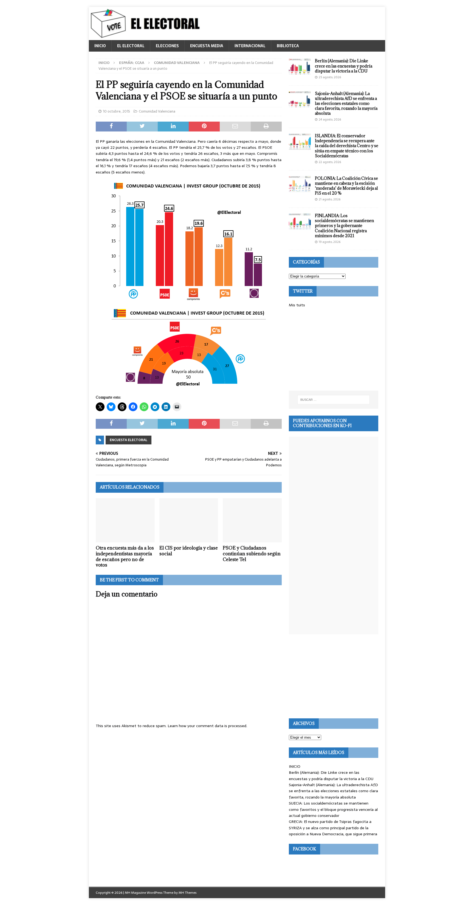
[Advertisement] (333, 349)
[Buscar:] (333, 399)
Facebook (304, 848)
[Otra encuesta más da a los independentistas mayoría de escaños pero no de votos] (125, 520)
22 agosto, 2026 (330, 161)
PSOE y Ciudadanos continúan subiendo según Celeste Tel (252, 553)
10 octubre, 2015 (116, 111)
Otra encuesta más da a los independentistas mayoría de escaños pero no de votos (125, 556)
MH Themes (187, 892)
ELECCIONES (167, 46)
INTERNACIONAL (250, 46)
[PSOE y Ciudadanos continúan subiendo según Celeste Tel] (252, 520)
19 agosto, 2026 (329, 241)
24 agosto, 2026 (330, 119)
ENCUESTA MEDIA (206, 46)
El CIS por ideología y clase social (188, 551)
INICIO (100, 46)
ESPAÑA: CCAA (131, 63)
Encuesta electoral (128, 440)
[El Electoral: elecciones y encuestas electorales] (146, 37)
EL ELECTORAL (131, 46)
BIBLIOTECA (288, 46)
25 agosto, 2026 (330, 77)
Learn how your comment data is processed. (207, 726)
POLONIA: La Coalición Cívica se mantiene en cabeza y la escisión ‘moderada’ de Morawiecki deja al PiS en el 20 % (346, 186)
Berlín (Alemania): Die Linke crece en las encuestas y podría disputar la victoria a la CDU (343, 65)
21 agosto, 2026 (329, 199)
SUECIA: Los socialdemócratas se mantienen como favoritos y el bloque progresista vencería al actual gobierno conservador (333, 809)
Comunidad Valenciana (157, 111)
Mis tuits (297, 305)
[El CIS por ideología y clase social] (188, 520)
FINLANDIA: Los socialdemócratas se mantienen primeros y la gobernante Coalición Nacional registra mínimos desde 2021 (344, 225)
